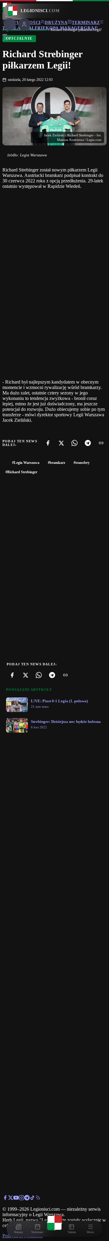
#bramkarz (56, 463)
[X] (61, 443)
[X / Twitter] (10, 1198)
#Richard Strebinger (21, 472)
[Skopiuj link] (101, 443)
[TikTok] (32, 1198)
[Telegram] (87, 443)
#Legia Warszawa (25, 463)
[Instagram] (21, 1198)
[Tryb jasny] (4, 35)
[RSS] (38, 1198)
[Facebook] (47, 443)
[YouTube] (16, 1198)
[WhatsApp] (74, 443)
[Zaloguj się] (5, 39)
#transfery (82, 463)
